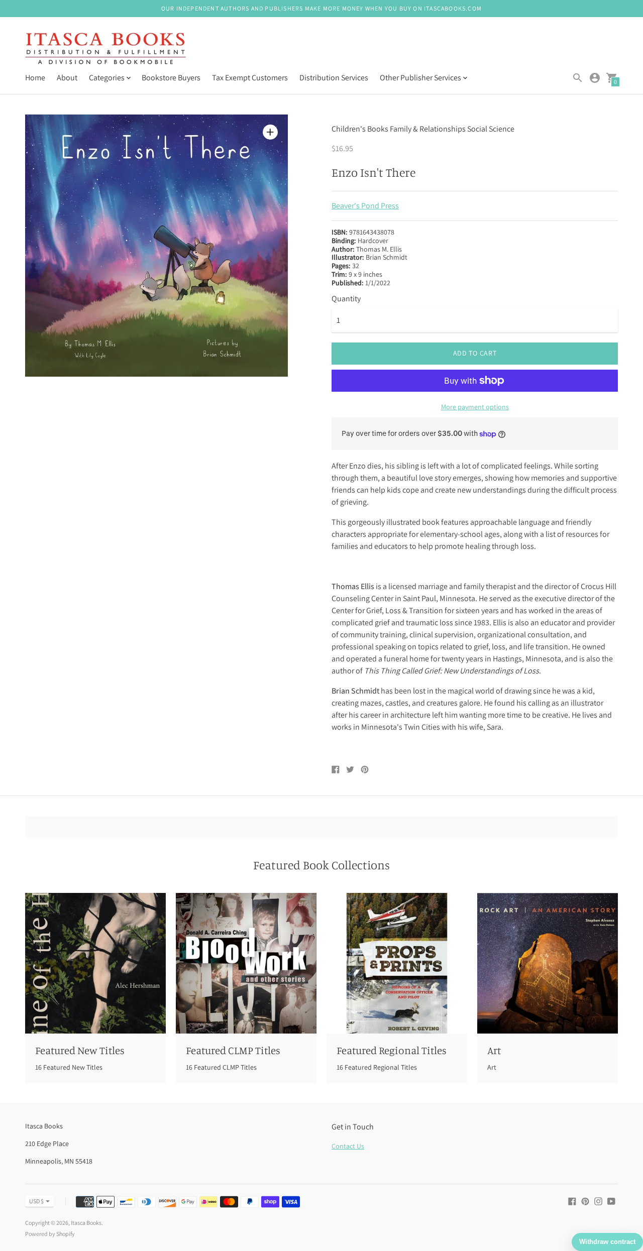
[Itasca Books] (105, 49)
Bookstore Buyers (171, 77)
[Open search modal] (578, 78)
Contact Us (348, 1146)
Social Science (490, 129)
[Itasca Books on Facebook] (572, 1200)
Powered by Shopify (50, 1233)
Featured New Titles (80, 1050)
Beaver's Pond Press (365, 205)
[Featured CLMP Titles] (246, 963)
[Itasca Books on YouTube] (611, 1200)
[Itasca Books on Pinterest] (585, 1200)
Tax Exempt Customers (250, 77)
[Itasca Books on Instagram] (598, 1200)
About (67, 77)
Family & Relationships (428, 129)
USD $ (36, 1201)
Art (494, 1050)
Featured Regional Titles (392, 1050)
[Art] (547, 963)
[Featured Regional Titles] (397, 963)
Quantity (346, 298)
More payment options (475, 406)
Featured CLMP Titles (233, 1050)
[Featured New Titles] (95, 963)
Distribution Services (333, 77)
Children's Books (360, 129)
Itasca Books (86, 1222)
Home (35, 77)
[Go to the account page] (595, 78)
